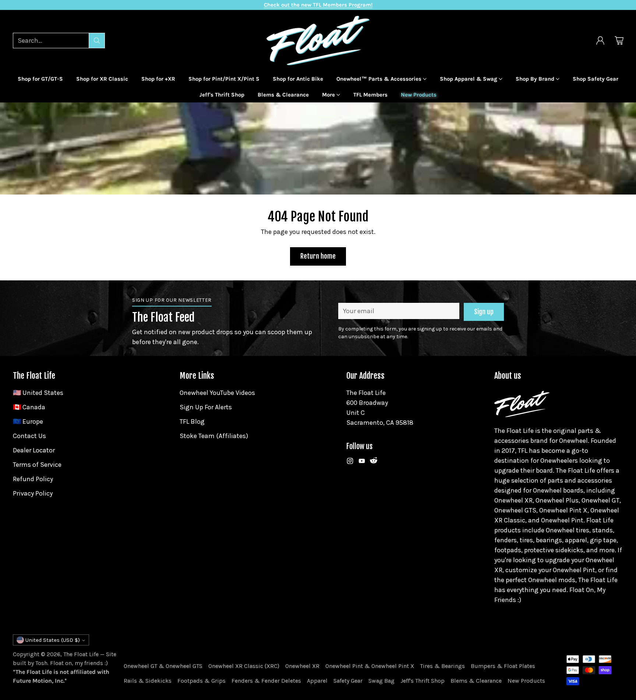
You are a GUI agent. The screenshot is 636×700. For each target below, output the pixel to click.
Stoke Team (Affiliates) (214, 436)
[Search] (97, 40)
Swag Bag (381, 680)
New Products (526, 680)
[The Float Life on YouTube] (361, 462)
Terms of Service (37, 465)
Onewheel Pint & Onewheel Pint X (369, 665)
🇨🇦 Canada (29, 407)
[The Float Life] (318, 40)
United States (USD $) (52, 640)
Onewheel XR (302, 665)
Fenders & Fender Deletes (266, 680)
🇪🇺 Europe (28, 421)
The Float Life (81, 654)
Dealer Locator (34, 450)
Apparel (317, 680)
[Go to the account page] (600, 41)
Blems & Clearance (476, 680)
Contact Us (29, 436)
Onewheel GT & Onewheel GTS (163, 665)
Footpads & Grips (201, 680)
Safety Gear (348, 680)
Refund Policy (33, 479)
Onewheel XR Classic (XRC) (243, 665)
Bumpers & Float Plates (503, 665)
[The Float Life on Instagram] (350, 462)
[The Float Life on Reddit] (373, 462)
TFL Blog (192, 421)
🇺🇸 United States (38, 393)
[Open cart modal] (619, 41)
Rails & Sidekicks (148, 680)
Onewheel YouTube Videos (217, 393)
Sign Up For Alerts (206, 407)
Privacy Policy (33, 493)
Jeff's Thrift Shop (422, 680)
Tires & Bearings (442, 665)
